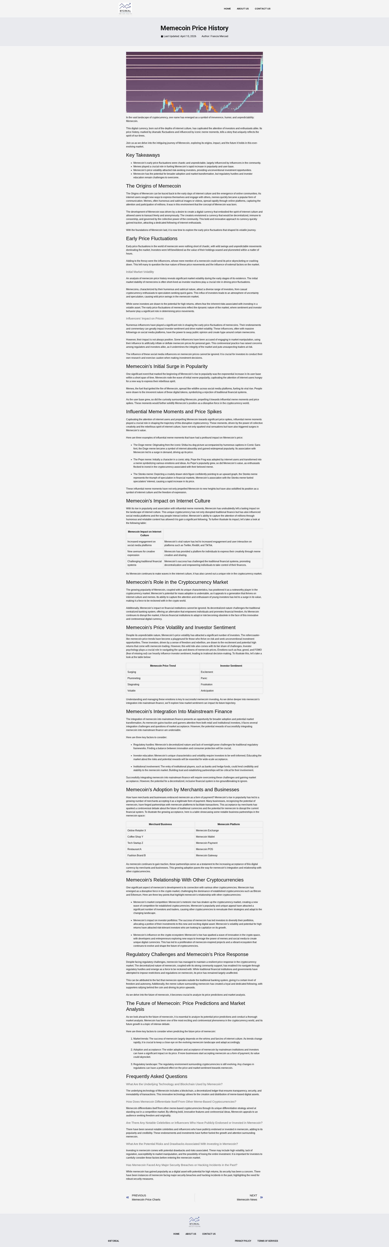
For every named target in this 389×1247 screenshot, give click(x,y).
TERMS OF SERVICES (267, 1241)
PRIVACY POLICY (243, 1241)
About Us (243, 8)
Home (227, 8)
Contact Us (262, 8)
